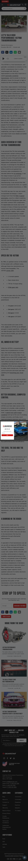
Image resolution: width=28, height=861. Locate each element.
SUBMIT (7, 435)
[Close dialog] (26, 422)
